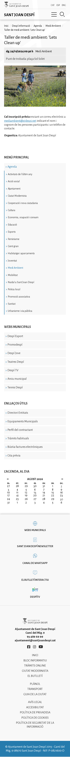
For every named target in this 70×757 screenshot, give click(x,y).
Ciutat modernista (35, 670)
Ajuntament (14, 188)
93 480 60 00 (35, 636)
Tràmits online (35, 665)
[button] (35, 105)
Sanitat (11, 303)
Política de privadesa (35, 712)
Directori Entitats (17, 412)
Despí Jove (13, 353)
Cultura (11, 210)
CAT (53, 5)
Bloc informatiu (35, 660)
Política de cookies (35, 717)
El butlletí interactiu (35, 580)
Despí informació (21, 25)
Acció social (14, 181)
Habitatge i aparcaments (21, 253)
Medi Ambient (15, 267)
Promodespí (14, 344)
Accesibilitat (35, 707)
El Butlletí (35, 676)
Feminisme (13, 239)
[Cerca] (62, 14)
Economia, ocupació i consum (23, 217)
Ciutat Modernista (17, 195)
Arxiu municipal (17, 378)
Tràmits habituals (18, 438)
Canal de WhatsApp (35, 563)
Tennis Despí (15, 387)
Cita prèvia (13, 455)
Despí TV (12, 370)
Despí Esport (15, 336)
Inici (6, 25)
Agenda (12, 166)
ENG (64, 5)
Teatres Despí (15, 361)
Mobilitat (13, 275)
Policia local (14, 289)
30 (61, 499)
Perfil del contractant (20, 429)
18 (17, 495)
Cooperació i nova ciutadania (23, 203)
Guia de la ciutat (35, 694)
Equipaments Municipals (22, 421)
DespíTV (35, 597)
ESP (58, 5)
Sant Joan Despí (19, 15)
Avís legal (35, 702)
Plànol (35, 684)
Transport (35, 689)
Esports (12, 231)
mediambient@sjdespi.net (20, 120)
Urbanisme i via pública (20, 311)
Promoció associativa (19, 296)
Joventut (12, 260)
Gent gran (13, 246)
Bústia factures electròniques (25, 446)
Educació (12, 224)
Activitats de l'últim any (20, 174)
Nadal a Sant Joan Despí (21, 282)
